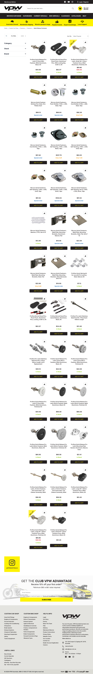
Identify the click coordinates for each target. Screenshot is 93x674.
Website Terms (47, 636)
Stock (6, 49)
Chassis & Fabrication (10, 632)
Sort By (69, 36)
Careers (45, 645)
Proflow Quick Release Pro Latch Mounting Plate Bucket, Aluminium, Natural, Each (79, 447)
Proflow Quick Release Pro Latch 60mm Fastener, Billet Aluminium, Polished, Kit (58, 446)
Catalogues (76, 16)
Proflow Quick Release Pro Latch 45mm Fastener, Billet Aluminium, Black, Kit (58, 403)
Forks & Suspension (29, 631)
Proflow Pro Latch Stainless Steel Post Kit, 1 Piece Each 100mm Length (79, 317)
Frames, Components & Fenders (30, 628)
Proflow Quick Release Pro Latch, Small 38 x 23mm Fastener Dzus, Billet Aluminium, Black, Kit (58, 532)
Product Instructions (49, 632)
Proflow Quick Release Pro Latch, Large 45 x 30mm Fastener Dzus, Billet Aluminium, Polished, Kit (38, 532)
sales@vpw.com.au (70, 649)
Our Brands (27, 16)
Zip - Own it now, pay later (11, 664)
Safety (6, 636)
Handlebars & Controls (30, 625)
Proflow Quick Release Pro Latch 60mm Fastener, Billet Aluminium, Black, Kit (38, 446)
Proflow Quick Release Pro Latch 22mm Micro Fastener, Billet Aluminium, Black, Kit (58, 361)
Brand (6, 54)
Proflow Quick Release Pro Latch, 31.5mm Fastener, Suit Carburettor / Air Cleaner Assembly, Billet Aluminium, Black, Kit (38, 490)
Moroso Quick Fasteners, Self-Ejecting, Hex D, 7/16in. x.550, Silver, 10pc (79, 189)
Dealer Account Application (50, 643)
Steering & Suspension (10, 634)
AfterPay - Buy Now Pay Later (12, 662)
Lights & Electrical (29, 623)
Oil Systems (7, 625)
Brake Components (29, 634)
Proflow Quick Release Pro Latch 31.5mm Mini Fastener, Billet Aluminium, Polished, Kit (38, 404)
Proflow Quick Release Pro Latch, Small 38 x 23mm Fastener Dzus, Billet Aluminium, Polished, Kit (79, 62)
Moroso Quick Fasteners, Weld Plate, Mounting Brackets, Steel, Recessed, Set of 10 (59, 276)
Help (84, 16)
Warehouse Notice (10, 2)
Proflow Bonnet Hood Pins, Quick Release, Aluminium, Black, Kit (58, 317)
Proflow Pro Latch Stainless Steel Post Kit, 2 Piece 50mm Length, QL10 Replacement (38, 361)
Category (8, 43)
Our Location (46, 638)
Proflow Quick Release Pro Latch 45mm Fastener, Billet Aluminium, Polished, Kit (79, 403)
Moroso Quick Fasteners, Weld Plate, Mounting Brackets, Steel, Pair (38, 275)
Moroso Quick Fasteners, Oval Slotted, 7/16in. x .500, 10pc (38, 146)
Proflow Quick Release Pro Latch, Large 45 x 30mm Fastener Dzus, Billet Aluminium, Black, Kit (79, 489)
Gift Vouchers (8, 658)
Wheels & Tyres (28, 638)
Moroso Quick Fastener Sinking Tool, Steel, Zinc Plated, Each (38, 104)
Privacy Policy (62, 596)
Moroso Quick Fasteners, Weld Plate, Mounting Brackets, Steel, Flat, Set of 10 (79, 233)
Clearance (65, 16)
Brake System (8, 628)
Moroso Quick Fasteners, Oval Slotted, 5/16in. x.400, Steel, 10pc (79, 104)
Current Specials (40, 16)
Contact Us (46, 640)
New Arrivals (54, 16)
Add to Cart (38, 77)
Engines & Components (11, 619)
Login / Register (84, 2)
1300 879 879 (69, 646)
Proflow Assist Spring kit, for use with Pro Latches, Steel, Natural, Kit (79, 275)
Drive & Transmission (29, 619)
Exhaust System (28, 621)
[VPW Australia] (13, 8)
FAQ (44, 625)
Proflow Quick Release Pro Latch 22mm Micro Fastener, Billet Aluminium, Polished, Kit (79, 361)
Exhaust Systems (9, 630)
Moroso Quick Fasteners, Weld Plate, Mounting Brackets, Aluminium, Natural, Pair (58, 233)
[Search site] (73, 8)
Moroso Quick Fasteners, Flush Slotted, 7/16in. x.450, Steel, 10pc (58, 104)
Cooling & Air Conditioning (11, 623)
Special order (38, 115)
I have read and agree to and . (47, 596)
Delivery (45, 628)
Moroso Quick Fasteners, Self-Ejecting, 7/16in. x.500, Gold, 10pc (79, 146)
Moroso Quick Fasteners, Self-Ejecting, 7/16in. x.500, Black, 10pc (58, 146)
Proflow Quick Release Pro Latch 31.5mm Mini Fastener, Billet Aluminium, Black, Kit (38, 62)
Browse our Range (14, 16)
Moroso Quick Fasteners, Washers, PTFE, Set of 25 (38, 231)
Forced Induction (9, 621)
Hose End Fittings (9, 617)
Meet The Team (47, 623)
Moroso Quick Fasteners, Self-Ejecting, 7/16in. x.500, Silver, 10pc (58, 189)
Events (45, 621)
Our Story (45, 619)
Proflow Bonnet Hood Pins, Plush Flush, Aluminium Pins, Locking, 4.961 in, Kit (38, 317)
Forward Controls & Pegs (31, 636)
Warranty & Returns (48, 630)
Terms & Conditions (49, 596)
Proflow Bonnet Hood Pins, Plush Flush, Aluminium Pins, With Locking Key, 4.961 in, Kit (58, 62)
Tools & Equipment (9, 638)
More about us (66, 638)
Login (44, 617)
